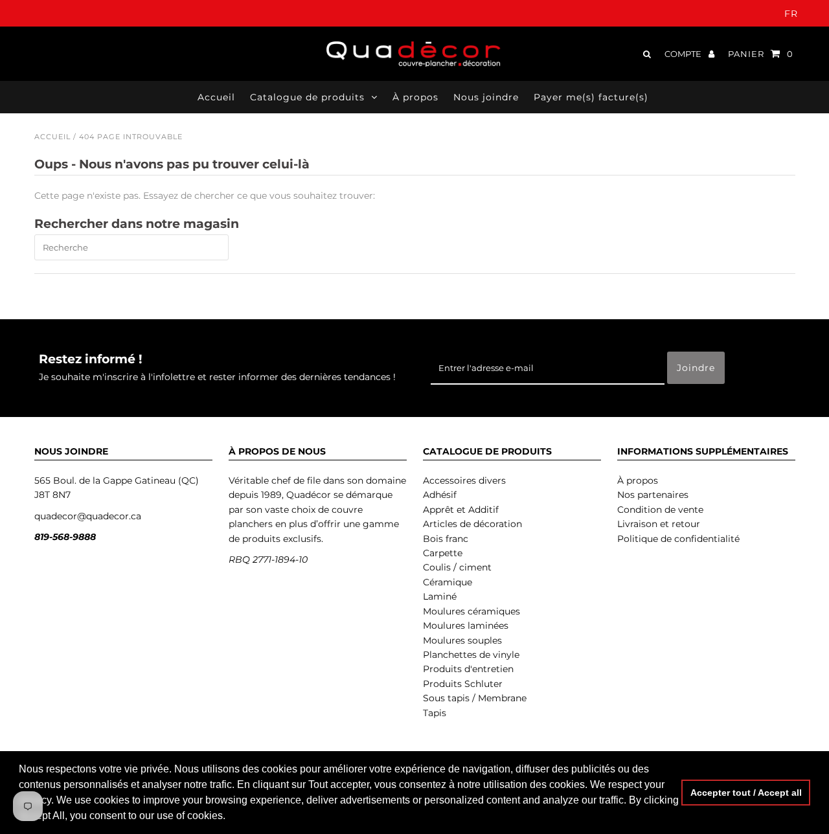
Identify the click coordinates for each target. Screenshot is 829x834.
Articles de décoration (472, 524)
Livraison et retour (658, 524)
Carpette (442, 553)
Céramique (447, 582)
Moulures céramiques (471, 611)
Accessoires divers (464, 480)
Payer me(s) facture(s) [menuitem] (591, 97)
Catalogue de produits (307, 97)
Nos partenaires (652, 495)
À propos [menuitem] (415, 97)
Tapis (434, 713)
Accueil (52, 136)
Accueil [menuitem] (216, 97)
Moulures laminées (465, 625)
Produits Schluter (463, 684)
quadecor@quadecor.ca (87, 516)
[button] (230, 817)
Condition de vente (660, 509)
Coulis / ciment (457, 567)
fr (791, 13)
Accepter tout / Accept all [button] (746, 792)
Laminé (440, 596)
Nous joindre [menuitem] (486, 97)
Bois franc (445, 539)
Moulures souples (462, 640)
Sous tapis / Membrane (475, 698)
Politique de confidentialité (678, 539)
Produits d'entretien (468, 669)
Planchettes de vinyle (471, 654)
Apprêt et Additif (461, 509)
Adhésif (440, 495)
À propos (637, 480)
